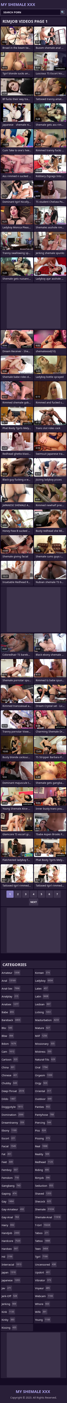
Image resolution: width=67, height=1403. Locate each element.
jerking (9, 1304)
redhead (44, 1162)
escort (8, 1138)
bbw (7, 1036)
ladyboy (44, 980)
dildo (8, 1099)
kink (8, 1312)
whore (42, 1304)
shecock (43, 1201)
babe (8, 1012)
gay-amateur (13, 1209)
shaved (43, 1193)
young (42, 1319)
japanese (11, 1280)
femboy (10, 1170)
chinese (9, 1075)
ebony (9, 1130)
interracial (11, 1264)
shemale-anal (47, 1217)
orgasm (43, 1075)
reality (42, 1154)
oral (41, 1067)
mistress (43, 1051)
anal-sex (10, 988)
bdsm (9, 1043)
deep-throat (13, 1091)
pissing (42, 1138)
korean (42, 972)
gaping (9, 1193)
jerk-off (9, 1296)
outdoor (43, 1099)
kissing (9, 1327)
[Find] (62, 12)
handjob (10, 1233)
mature (42, 1028)
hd (7, 1256)
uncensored (45, 1264)
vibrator (43, 1280)
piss (40, 1130)
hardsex (10, 1248)
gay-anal (10, 1217)
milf (41, 1036)
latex (41, 988)
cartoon (9, 1059)
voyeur (42, 1288)
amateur (10, 972)
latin (41, 996)
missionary (44, 1043)
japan (9, 1272)
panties (42, 1107)
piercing (43, 1122)
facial (9, 1146)
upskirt (42, 1272)
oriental (43, 1091)
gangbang (11, 1185)
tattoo (42, 1241)
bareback (11, 1020)
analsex (10, 1004)
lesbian (42, 1004)
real (41, 1146)
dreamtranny (13, 1122)
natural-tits (45, 1059)
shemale (44, 1209)
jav (6, 1288)
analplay (10, 996)
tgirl (41, 1256)
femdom (10, 1178)
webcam (44, 1296)
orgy (41, 1083)
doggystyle (12, 1107)
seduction (44, 1185)
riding (42, 1170)
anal (9, 980)
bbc (7, 1028)
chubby (9, 1083)
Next (33, 902)
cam (8, 1051)
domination (12, 1114)
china (8, 1067)
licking (43, 1012)
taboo (41, 1233)
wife (40, 1312)
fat (6, 1154)
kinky (8, 1319)
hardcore (11, 1241)
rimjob (42, 1178)
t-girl (42, 1225)
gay (8, 1201)
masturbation (47, 1020)
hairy (8, 1225)
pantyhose (44, 1114)
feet (7, 1162)
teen (41, 1248)
